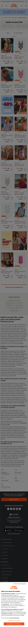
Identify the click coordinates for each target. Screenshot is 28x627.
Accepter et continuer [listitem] (14, 624)
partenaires (6, 604)
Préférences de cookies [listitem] (14, 620)
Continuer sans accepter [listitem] (19, 584)
